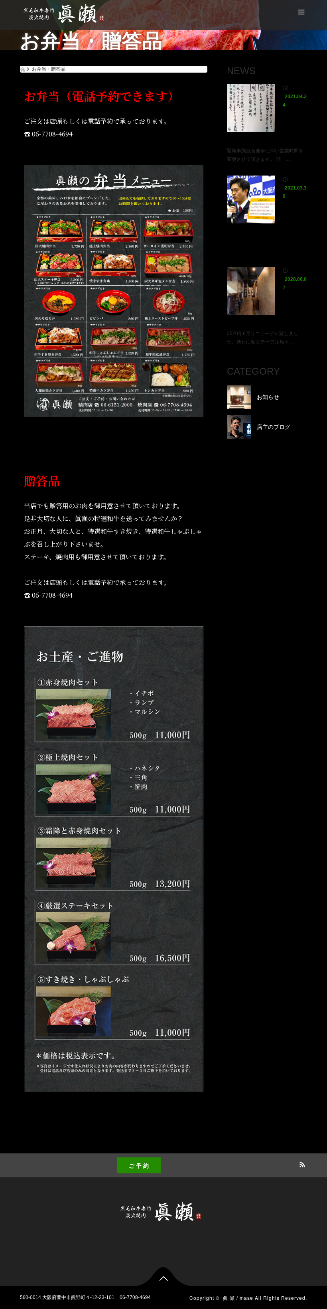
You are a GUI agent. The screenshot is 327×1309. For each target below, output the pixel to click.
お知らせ (292, 113)
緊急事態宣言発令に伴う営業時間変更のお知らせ (266, 132)
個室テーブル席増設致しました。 (266, 314)
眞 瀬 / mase (238, 1297)
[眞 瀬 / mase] (66, 14)
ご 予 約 (139, 1165)
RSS (301, 1163)
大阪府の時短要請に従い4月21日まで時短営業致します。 (266, 227)
